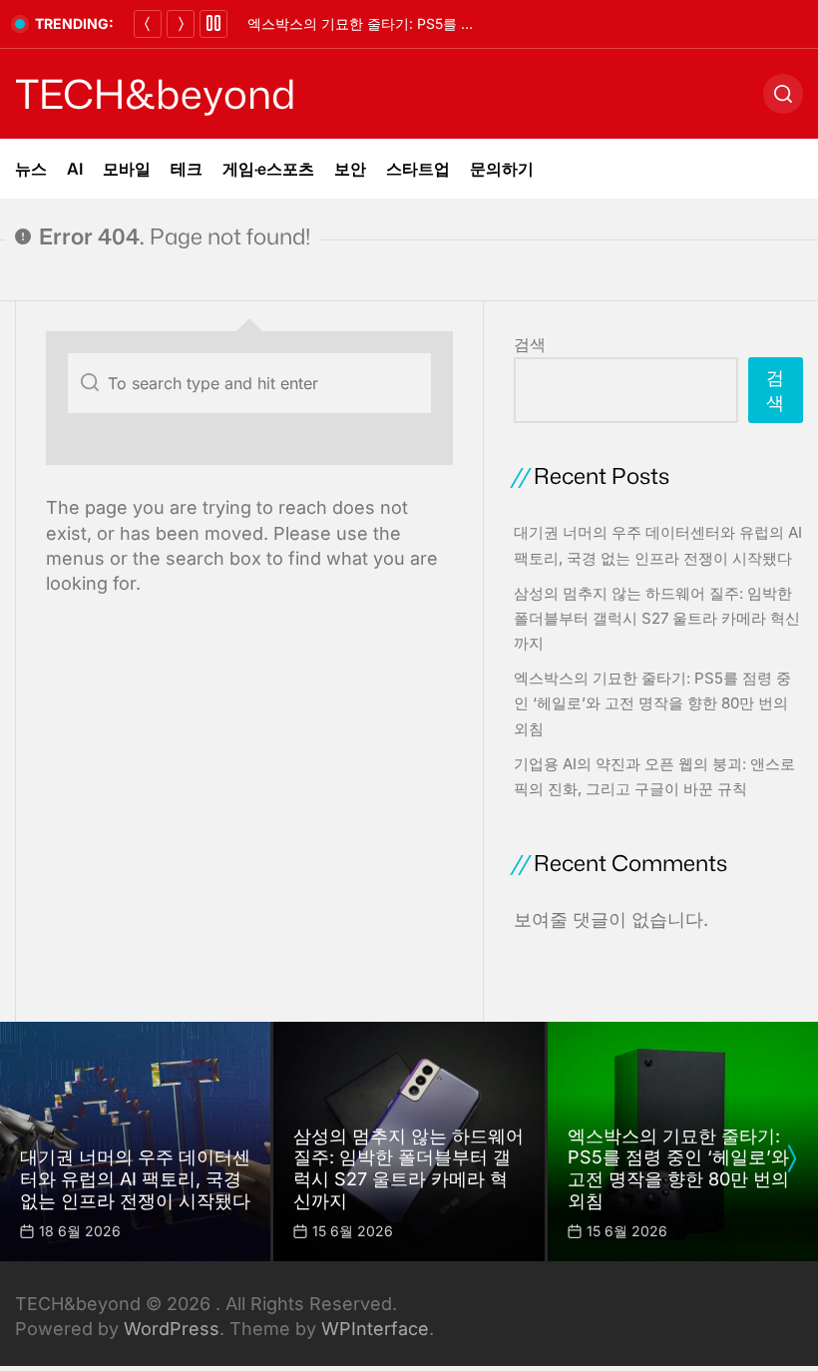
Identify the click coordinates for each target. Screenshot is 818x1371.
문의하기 (502, 169)
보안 (350, 169)
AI (75, 169)
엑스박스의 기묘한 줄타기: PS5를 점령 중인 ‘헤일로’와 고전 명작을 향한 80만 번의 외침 (652, 703)
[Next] (181, 24)
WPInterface (375, 1328)
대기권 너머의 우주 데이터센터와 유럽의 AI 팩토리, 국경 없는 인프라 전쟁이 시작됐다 (135, 1178)
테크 (187, 169)
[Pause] (213, 24)
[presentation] (791, 1158)
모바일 (127, 169)
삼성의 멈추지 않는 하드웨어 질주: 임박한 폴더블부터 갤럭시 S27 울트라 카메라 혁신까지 (657, 618)
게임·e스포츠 (268, 169)
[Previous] (148, 24)
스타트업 (418, 169)
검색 (530, 344)
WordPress (171, 1328)
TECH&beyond (155, 94)
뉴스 (31, 169)
